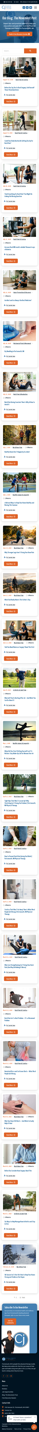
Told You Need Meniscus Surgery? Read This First (19, 647)
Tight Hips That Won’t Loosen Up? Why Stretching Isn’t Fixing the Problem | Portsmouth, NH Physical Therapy (20, 803)
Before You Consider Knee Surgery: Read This (18, 1171)
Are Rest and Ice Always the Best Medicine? (18, 300)
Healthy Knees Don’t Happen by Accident (17, 452)
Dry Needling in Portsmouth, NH (14, 351)
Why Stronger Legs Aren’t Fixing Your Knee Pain (19, 552)
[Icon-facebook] (23, 7)
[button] (11, 101)
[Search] (30, 50)
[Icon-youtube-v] (30, 7)
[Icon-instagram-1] (27, 7)
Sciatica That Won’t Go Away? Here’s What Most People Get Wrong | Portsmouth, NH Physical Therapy (19, 912)
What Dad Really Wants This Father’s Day (17, 600)
